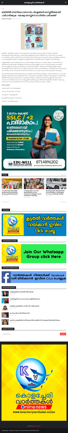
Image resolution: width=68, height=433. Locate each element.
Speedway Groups (36, 426)
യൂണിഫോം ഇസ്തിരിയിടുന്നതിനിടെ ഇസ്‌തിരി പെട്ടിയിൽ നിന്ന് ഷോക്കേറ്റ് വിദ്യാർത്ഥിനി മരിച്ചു (35, 320)
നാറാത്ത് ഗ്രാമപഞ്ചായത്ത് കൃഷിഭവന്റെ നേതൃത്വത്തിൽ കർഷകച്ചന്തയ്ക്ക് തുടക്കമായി (9, 192)
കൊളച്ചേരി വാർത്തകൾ (34, 2)
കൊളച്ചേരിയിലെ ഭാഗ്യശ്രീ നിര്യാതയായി (21, 291)
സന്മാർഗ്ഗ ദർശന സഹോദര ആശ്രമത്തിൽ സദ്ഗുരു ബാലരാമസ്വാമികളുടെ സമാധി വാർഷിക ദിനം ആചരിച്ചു (32, 193)
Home (3, 8)
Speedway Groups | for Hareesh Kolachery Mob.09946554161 (24, 430)
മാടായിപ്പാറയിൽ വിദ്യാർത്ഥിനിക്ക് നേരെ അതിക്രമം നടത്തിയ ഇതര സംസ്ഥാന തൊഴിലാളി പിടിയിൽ (55, 192)
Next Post (63, 202)
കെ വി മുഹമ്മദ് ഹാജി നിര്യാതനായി (20, 313)
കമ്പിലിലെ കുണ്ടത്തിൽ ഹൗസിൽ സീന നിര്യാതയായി (24, 306)
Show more (63, 175)
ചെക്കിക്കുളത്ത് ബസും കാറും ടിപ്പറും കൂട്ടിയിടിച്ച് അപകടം (25, 299)
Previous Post (5, 202)
